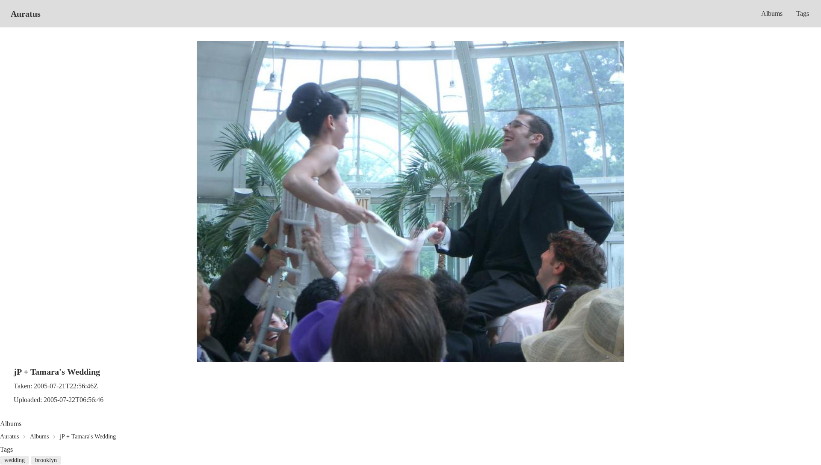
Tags (802, 13)
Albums (772, 13)
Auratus (26, 13)
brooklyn (46, 460)
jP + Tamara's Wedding (88, 436)
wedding (14, 460)
